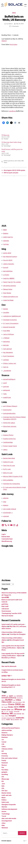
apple (11, 696)
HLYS (16, 707)
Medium (5, 233)
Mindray (5, 713)
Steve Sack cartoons (9, 426)
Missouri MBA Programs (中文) (12, 476)
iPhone (18, 709)
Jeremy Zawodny (8, 264)
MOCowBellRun (8, 480)
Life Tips (4, 790)
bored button (7, 410)
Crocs (11, 704)
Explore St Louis (8, 462)
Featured (5, 763)
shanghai (12, 716)
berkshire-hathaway (9, 698)
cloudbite (6, 312)
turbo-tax (3, 719)
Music (4, 797)
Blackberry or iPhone (9, 657)
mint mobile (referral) (9, 509)
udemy (5, 449)
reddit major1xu (8, 237)
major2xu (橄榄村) (8, 278)
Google (5, 707)
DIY (3, 751)
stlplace (10, 23)
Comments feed (7, 539)
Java (3, 783)
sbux (6, 715)
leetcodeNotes (8, 271)
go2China (5, 604)
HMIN (22, 707)
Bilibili (5, 230)
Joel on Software (8, 334)
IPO (3, 781)
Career (4, 742)
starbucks (20, 718)
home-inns (6, 710)
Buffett (6, 160)
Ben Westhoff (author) (10, 256)
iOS (3, 777)
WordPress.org (7, 541)
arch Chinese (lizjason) (10, 406)
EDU (23, 704)
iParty (4, 650)
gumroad (6, 386)
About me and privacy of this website (14, 593)
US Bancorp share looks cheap (11, 142)
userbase (6, 360)
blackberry (20, 697)
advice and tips (7, 730)
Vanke (8, 719)
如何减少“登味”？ (7, 676)
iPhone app (5, 779)
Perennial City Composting (11, 484)
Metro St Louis (7, 473)
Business (5, 737)
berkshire (19, 696)
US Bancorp (5, 135)
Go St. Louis (7, 469)
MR (11, 713)
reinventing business (9, 285)
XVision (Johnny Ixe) (9, 363)
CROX (18, 704)
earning (4, 753)
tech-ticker (17, 160)
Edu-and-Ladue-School (9, 758)
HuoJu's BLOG (7, 260)
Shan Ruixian (7, 293)
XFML (21, 719)
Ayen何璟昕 (5, 597)
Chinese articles (7, 749)
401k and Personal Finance (11, 728)
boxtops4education (9, 413)
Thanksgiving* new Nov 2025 (11, 613)
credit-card (4, 704)
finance (4, 765)
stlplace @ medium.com (10, 296)
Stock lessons (6, 611)
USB (22, 160)
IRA (2, 711)
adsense (5, 498)
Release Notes (7, 289)
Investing (5, 774)
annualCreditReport (9, 379)
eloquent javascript (9, 327)
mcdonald (16, 711)
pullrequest (6, 390)
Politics (4, 800)
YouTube (6, 244)
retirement (5, 609)
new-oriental (17, 713)
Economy (5, 756)
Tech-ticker (13, 44)
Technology (6, 814)
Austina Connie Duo (9, 439)
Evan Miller (6, 330)
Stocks (4, 811)
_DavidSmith (7, 370)
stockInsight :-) (8, 512)
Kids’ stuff (5, 606)
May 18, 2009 (20, 23)
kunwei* (5, 267)
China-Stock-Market (17, 702)
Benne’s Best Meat (9, 458)
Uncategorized (7, 821)
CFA (14, 700)
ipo (24, 710)
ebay (4, 502)
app (7, 696)
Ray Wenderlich (8, 352)
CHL (23, 702)
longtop (11, 711)
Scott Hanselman (8, 356)
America (4, 732)
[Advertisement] (14, 563)
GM (2, 707)
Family (4, 760)
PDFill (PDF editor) (9, 423)
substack (6, 240)
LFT (7, 711)
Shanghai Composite (9, 804)
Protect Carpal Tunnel (10, 446)
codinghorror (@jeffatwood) (12, 316)
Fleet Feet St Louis (9, 465)
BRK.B (3, 700)
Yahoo (5, 162)
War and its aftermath (9, 666)
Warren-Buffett (15, 719)
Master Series (6, 793)
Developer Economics (10, 320)
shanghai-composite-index (8, 718)
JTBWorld (6, 338)
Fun (3, 767)
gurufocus (12, 111)
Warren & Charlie (7, 616)
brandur (5, 309)
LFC (5, 711)
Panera (3, 715)
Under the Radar (8, 300)
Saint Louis (5, 802)
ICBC (12, 709)
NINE (23, 713)
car (3, 739)
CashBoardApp (8, 442)
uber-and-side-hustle (9, 818)
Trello (5, 394)
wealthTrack (7, 397)
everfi (5, 383)
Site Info (4, 807)
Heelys (10, 707)
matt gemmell (7, 349)
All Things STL (6, 595)
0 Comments (15, 26)
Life (3, 788)
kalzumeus (6, 341)
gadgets (4, 772)
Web (3, 825)
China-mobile (7, 702)
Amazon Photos (8, 435)
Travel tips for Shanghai (17, 634)
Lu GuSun (6, 275)
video (14, 12)
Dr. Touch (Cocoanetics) (10, 323)
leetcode (6, 345)
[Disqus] (14, 199)
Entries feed (6, 536)
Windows (5, 828)
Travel (4, 816)
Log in (4, 534)
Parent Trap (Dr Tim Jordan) (12, 282)
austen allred (7, 253)
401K (4, 696)
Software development (9, 809)
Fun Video (5, 770)
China (18, 700)
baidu (15, 696)
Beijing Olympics (7, 735)
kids (3, 786)
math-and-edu (6, 795)
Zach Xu (5, 367)
